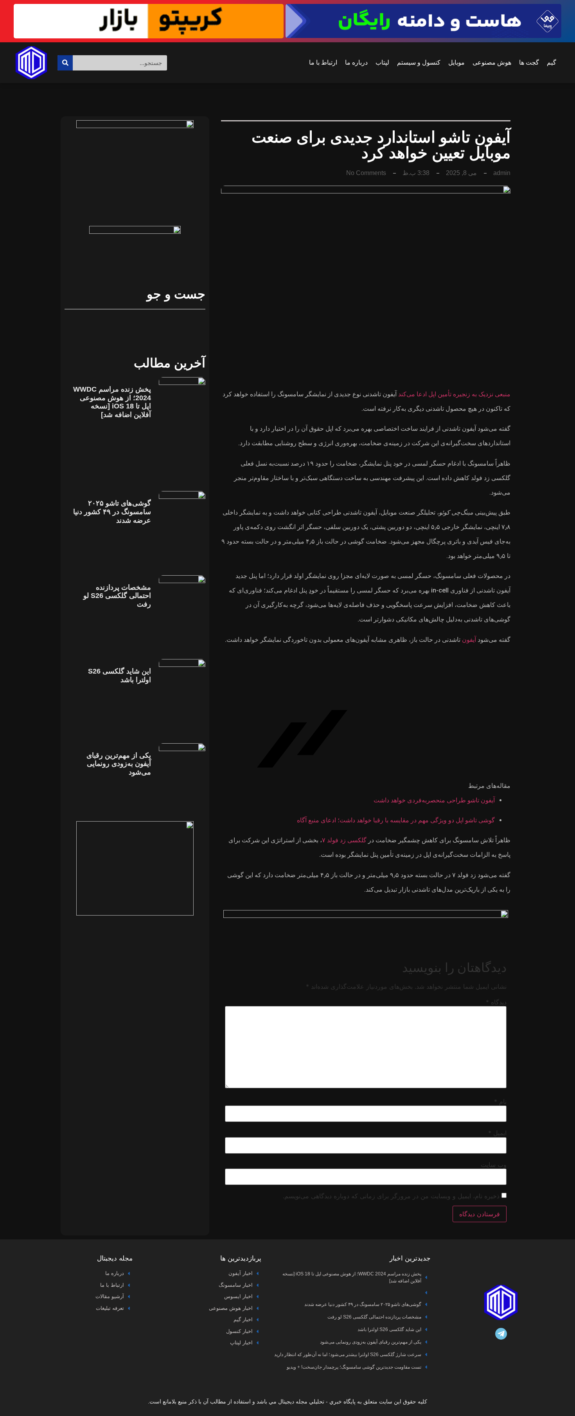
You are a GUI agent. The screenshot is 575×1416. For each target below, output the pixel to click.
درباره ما (356, 62)
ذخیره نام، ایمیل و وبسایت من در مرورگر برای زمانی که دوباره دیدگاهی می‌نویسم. (391, 1196)
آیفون (469, 639)
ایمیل (497, 1133)
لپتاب (382, 62)
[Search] (65, 62)
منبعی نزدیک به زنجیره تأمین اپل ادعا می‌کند (454, 394)
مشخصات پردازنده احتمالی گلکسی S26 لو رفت (117, 595)
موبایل (456, 62)
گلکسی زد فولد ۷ (344, 840)
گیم (551, 62)
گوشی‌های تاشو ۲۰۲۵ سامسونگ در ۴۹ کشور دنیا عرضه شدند (112, 511)
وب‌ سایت (494, 1164)
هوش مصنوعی (492, 62)
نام (500, 1101)
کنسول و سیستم (418, 62)
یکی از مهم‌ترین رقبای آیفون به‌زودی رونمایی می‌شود (118, 763)
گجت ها (529, 62)
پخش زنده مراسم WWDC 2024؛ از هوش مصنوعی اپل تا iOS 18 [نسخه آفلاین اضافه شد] (112, 402)
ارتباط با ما (323, 62)
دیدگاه (496, 1002)
